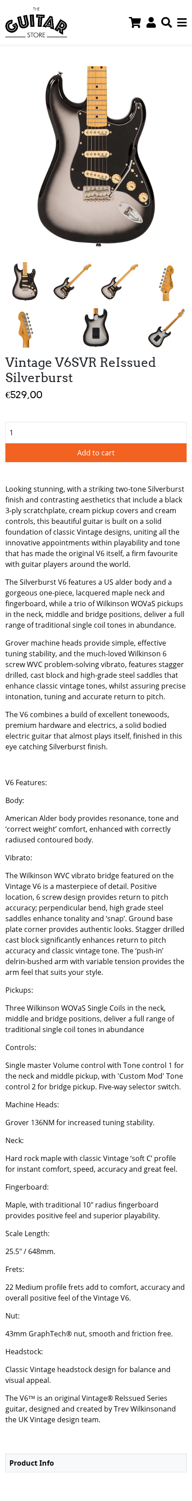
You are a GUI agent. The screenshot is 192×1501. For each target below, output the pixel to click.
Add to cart (96, 453)
